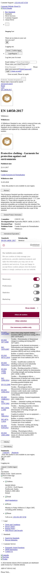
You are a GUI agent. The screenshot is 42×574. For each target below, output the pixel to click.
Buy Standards (10, 12)
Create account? (16, 71)
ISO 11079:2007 (5, 348)
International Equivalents (11, 234)
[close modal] (7, 42)
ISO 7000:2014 (5, 415)
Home (3, 86)
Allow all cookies (21, 314)
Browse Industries (11, 540)
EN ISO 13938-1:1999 (4, 371)
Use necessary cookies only (21, 327)
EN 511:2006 (5, 385)
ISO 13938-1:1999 (5, 409)
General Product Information (12, 215)
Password (21, 66)
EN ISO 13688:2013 (5, 398)
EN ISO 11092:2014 (5, 391)
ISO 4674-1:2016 (4, 420)
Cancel (8, 50)
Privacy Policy (10, 526)
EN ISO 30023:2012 (5, 364)
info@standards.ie (11, 500)
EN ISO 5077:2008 (5, 341)
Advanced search (7, 84)
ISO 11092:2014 (5, 379)
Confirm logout (16, 50)
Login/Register (12, 53)
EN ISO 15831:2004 (5, 434)
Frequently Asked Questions (14, 548)
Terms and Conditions (12, 525)
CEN (2, 88)
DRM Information (11, 549)
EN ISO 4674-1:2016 (5, 356)
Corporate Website (7, 6)
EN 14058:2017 (6, 90)
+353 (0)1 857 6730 (21, 3)
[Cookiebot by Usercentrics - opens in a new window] (30, 245)
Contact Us (9, 551)
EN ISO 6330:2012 (5, 427)
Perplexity (15, 453)
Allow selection (21, 321)
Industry (6, 442)
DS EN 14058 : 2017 (8, 240)
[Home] (6, 8)
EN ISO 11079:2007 (5, 333)
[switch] (36, 285)
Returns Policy (10, 528)
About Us (17, 6)
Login (7, 71)
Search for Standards (12, 538)
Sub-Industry (7, 446)
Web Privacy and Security (14, 530)
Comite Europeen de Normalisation (13, 175)
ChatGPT (6, 453)
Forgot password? (25, 69)
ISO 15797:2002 (5, 402)
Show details (30, 308)
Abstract (6, 190)
